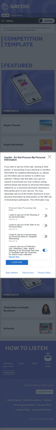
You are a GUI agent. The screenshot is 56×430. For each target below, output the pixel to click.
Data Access (28, 272)
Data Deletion (12, 272)
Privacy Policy (44, 272)
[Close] (50, 157)
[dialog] (28, 215)
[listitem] (28, 209)
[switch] (45, 215)
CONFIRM (17, 262)
